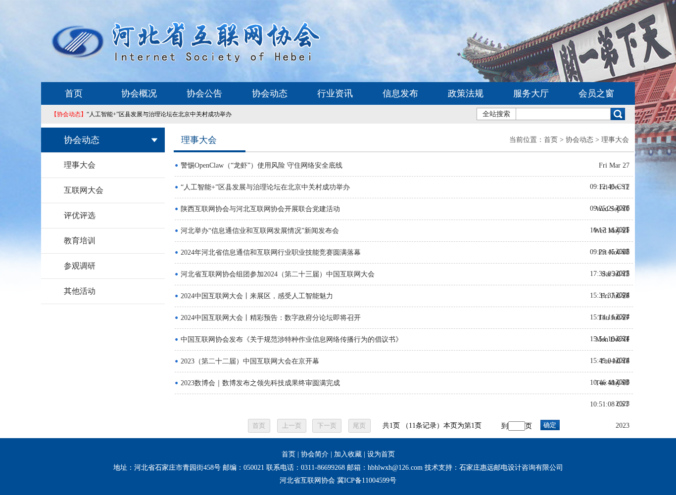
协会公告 (204, 93)
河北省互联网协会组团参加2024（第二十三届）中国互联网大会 (278, 274)
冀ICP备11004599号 (366, 480)
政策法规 (465, 93)
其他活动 (80, 291)
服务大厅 (531, 93)
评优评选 (80, 215)
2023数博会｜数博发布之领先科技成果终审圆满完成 (260, 383)
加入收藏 (348, 454)
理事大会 (80, 165)
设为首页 (381, 454)
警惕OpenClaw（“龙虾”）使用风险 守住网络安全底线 (261, 165)
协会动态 (270, 93)
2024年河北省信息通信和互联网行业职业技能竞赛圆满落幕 (271, 252)
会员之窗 (596, 93)
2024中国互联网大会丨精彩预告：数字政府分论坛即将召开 (271, 317)
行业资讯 (335, 93)
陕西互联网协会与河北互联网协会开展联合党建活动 (260, 209)
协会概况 (139, 93)
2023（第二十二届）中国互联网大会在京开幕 (250, 361)
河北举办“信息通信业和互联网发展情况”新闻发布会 (260, 230)
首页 (74, 93)
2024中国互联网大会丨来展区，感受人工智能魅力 (257, 296)
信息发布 (400, 93)
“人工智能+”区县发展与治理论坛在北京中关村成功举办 (141, 114)
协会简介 (315, 454)
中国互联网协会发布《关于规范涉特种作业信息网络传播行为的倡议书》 (291, 339)
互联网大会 (83, 190)
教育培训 (80, 240)
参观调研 (80, 266)
